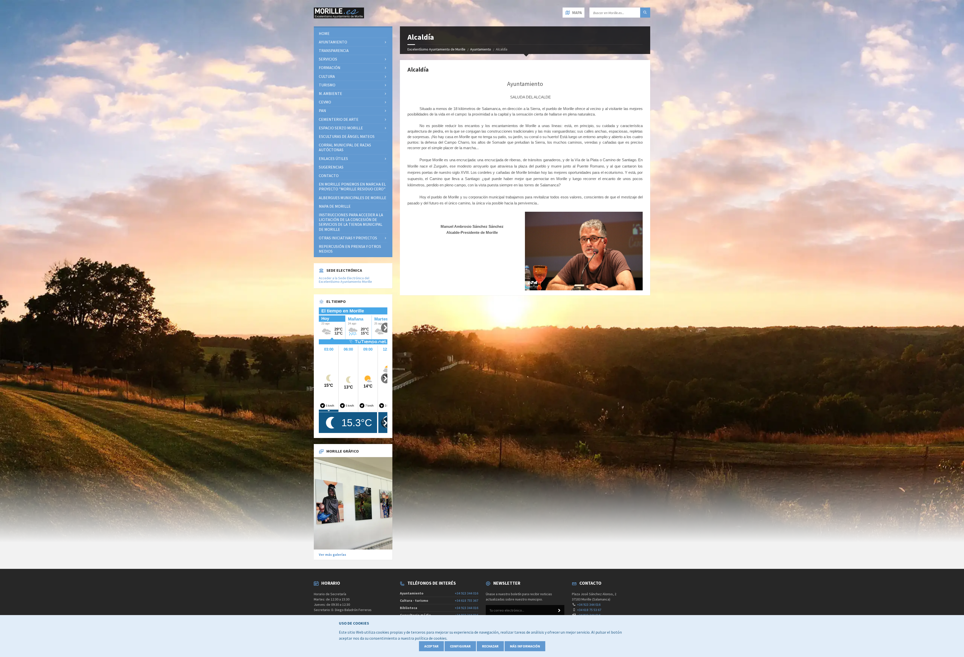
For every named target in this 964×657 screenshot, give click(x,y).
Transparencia (334, 50)
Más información (525, 646)
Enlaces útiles (333, 158)
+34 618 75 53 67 (589, 610)
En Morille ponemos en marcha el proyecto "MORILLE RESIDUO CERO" (352, 186)
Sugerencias (331, 167)
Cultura (327, 76)
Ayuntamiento (480, 49)
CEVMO (325, 101)
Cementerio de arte (338, 119)
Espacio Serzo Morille (341, 127)
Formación (329, 67)
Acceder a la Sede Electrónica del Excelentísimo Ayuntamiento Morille (345, 280)
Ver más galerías (332, 554)
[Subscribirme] (559, 610)
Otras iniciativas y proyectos (348, 237)
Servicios (328, 59)
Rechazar (490, 646)
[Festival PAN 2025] (353, 503)
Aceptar (431, 646)
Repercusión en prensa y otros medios (350, 249)
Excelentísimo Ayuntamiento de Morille (436, 49)
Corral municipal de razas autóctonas (345, 147)
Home (324, 33)
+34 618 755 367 (466, 600)
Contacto (329, 175)
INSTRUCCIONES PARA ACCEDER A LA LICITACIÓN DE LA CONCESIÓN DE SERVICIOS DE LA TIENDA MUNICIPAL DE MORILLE (351, 222)
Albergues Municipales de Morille (352, 197)
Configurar (460, 646)
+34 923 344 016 (466, 593)
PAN (322, 110)
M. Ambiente (330, 93)
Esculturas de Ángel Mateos (347, 136)
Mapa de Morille (335, 206)
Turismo (327, 84)
